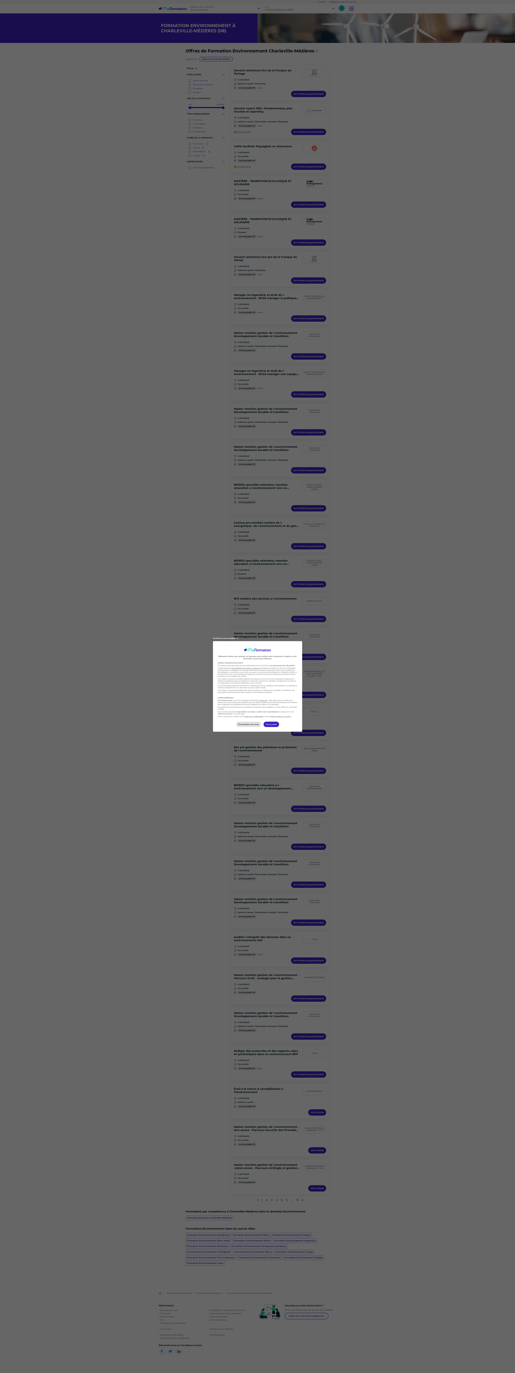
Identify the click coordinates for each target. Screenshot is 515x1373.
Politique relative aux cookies (280, 716)
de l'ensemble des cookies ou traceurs (246, 668)
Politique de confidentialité (253, 716)
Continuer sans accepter (224, 638)
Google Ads (263, 700)
